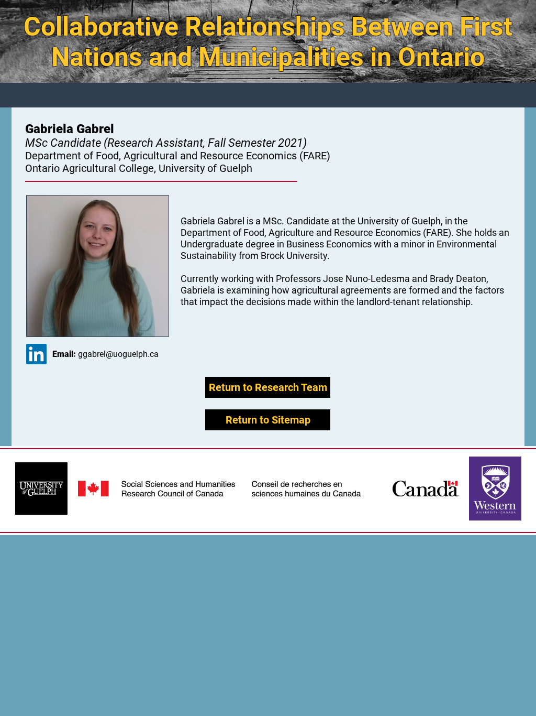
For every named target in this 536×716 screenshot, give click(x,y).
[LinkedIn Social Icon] (36, 354)
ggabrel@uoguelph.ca (118, 354)
